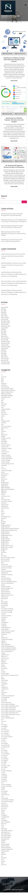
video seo (3, 823)
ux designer (4, 820)
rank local (3, 682)
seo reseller (4, 750)
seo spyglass (4, 760)
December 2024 (5, 341)
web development (6, 834)
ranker (3, 685)
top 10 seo (4, 808)
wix (2, 856)
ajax (2, 400)
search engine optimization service (10, 714)
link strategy (4, 605)
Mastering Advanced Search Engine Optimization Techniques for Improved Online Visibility (13, 233)
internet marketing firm (7, 583)
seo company (4, 733)
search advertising (6, 702)
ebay (2, 498)
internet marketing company (9, 581)
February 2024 (5, 358)
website (3, 842)
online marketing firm (7, 651)
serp (2, 782)
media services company (7, 631)
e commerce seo (5, 496)
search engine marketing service (10, 706)
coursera (3, 469)
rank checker (4, 680)
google (3, 523)
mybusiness (4, 637)
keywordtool (4, 598)
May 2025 (3, 333)
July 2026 (3, 309)
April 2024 (3, 355)
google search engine (7, 547)
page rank (3, 660)
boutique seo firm (6, 438)
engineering (4, 506)
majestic (3, 620)
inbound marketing (6, 571)
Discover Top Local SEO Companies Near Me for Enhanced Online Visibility (13, 256)
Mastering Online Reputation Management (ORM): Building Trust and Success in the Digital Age (13, 274)
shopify (3, 788)
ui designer (4, 815)
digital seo (4, 491)
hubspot (3, 569)
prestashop (4, 668)
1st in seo (3, 376)
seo (2, 723)
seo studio (4, 762)
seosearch (4, 779)
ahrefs (3, 399)
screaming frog (5, 697)
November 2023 (5, 363)
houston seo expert (6, 568)
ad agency (4, 383)
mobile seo (4, 634)
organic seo (4, 656)
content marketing (6, 457)
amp (2, 407)
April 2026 (3, 314)
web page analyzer (6, 835)
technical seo (4, 806)
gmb (2, 520)
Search (4, 196)
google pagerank (5, 540)
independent (4, 573)
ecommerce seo (5, 499)
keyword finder (5, 590)
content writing (5, 462)
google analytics (5, 532)
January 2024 (4, 360)
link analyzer (4, 602)
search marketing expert (7, 718)
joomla (3, 585)
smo (2, 796)
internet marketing (6, 579)
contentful (4, 465)
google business (5, 533)
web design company (6, 830)
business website (5, 445)
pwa (2, 677)
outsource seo (5, 658)
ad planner (4, 385)
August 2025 (4, 328)
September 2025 (5, 326)
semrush (3, 721)
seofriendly (4, 776)
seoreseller (4, 777)
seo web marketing (6, 771)
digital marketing (5, 487)
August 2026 (4, 307)
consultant (4, 453)
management (4, 622)
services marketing (6, 786)
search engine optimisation (8, 707)
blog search (4, 434)
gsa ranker (4, 556)
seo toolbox (4, 767)
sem (2, 719)
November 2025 (5, 322)
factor (2, 511)
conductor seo (5, 452)
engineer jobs (4, 504)
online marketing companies (9, 648)
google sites (4, 549)
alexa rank (4, 404)
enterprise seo (5, 508)
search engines (5, 716)
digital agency (4, 486)
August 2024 (4, 348)
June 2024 (3, 352)
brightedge (4, 441)
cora (2, 467)
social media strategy (7, 801)
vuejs (2, 827)
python (3, 678)
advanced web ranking (7, 388)
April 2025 (3, 334)
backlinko (3, 423)
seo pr (3, 748)
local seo (3, 614)
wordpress (4, 858)
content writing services (7, 463)
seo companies (5, 731)
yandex (3, 861)
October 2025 (4, 324)
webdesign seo (5, 839)
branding (3, 440)
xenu (2, 859)
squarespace (4, 805)
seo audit (3, 728)
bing (2, 429)
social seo (3, 803)
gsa (2, 554)
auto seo (3, 412)
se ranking (4, 699)
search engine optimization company (11, 711)
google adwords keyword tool (9, 530)
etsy (2, 510)
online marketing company (8, 649)
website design (5, 846)
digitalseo (3, 492)
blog (2, 433)
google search (5, 544)
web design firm (5, 832)
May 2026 (3, 312)
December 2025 (5, 321)
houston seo (4, 564)
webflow (3, 840)
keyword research (6, 593)
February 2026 (5, 317)
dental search (4, 474)
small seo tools (5, 794)
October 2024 (4, 345)
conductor (4, 450)
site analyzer (4, 791)
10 (1, 375)
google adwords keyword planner (10, 528)
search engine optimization (8, 709)
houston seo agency (6, 566)
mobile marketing (6, 632)
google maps (4, 537)
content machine (5, 455)
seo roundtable (5, 753)
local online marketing (7, 608)
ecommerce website (6, 501)
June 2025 (3, 331)
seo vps (3, 769)
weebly (3, 852)
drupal (3, 494)
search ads (4, 701)
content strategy (5, 460)
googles (3, 550)
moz (2, 636)
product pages (5, 673)
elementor (4, 503)
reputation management (7, 695)
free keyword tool (6, 516)
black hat (3, 431)
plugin (2, 665)
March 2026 (4, 316)
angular (3, 411)
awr (2, 417)
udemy (3, 813)
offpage (3, 641)
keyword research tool (7, 595)
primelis (3, 672)
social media (4, 798)
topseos (3, 810)
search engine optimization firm (9, 713)
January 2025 (4, 340)
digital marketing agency (7, 489)
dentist (3, 477)
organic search (5, 655)
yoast (2, 863)
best (2, 424)
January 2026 (4, 319)
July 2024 (3, 350)
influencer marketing (6, 574)
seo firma (3, 742)
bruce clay (4, 443)
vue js (2, 825)
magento (3, 619)
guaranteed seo (5, 561)
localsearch (4, 617)
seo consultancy (5, 735)
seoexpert (4, 774)
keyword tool (4, 597)
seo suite (3, 764)
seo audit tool (5, 730)
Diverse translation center (8, 281)
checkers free (4, 446)
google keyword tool (6, 535)
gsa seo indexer (5, 559)
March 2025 (4, 336)
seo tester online (5, 765)
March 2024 (4, 357)
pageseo (3, 661)
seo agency (4, 724)
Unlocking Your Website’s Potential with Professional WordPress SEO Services (14, 59)
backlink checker (5, 421)
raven (2, 690)
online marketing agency (7, 646)
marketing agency (6, 627)
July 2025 (3, 329)
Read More (14, 80)
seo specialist (4, 759)
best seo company (6, 426)
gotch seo (3, 552)
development (4, 484)
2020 (2, 380)
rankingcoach (4, 689)
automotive (4, 414)
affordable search (6, 397)
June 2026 (3, 311)
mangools (3, 624)
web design (4, 829)
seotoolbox (4, 781)
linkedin (3, 607)
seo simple (4, 757)
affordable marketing (7, 395)
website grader (5, 851)
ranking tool (4, 687)
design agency (5, 482)
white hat (3, 854)
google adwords (5, 527)
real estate (4, 692)
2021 (2, 382)
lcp (2, 600)
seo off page (4, 743)
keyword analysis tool (7, 588)
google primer (5, 542)
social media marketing (7, 800)
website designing (6, 847)
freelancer (4, 518)
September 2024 (5, 346)
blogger (3, 436)
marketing (4, 626)
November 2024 (5, 343)
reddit (2, 694)
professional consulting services (9, 675)
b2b (2, 419)
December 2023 (5, 362)
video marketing (5, 822)
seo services (4, 755)
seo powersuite (5, 747)
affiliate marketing (6, 394)
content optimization (6, 458)
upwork (3, 818)
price (2, 670)
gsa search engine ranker (8, 557)
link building (4, 603)
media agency (5, 629)
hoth (2, 562)
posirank (3, 666)
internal (3, 576)
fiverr (2, 515)
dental (3, 472)
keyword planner (5, 591)
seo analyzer (4, 726)
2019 (2, 378)
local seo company (6, 615)
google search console (7, 545)
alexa (2, 402)
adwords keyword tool (7, 392)
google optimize (5, 539)
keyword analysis (5, 586)
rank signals (4, 684)
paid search (4, 663)
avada (2, 416)
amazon (3, 405)
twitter (3, 811)
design (3, 481)
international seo (5, 578)
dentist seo (4, 479)
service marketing (6, 784)
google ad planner (6, 525)
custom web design (6, 470)
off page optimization (7, 639)
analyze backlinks (5, 409)
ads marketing (5, 387)
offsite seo (4, 643)
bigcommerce (5, 428)
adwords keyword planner (8, 390)
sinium (3, 789)
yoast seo (3, 864)
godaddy (3, 521)
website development (7, 849)
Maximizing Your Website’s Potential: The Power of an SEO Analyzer (14, 119)
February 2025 (5, 338)
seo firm (3, 740)
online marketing (5, 644)
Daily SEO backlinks (6, 263)
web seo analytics (6, 837)
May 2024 (3, 353)
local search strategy (6, 612)
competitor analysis (6, 448)
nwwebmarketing (8, 53)
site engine (4, 793)
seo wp (3, 772)
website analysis (5, 844)
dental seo (4, 475)
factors (3, 513)
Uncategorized (5, 817)
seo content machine (6, 736)
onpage (3, 653)
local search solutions (7, 610)
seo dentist (4, 738)
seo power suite (5, 745)
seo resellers (4, 752)
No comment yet (21, 53)
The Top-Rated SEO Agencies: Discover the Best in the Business (14, 166)
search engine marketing (8, 704)
